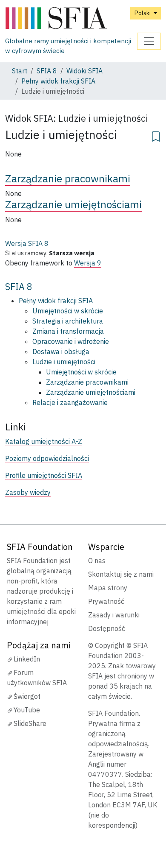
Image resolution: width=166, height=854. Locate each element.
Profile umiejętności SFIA (43, 475)
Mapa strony (107, 587)
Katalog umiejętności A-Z (43, 441)
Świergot (27, 696)
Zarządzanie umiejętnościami (73, 204)
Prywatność (106, 601)
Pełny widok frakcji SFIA (58, 81)
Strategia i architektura (67, 321)
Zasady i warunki (114, 615)
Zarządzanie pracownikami (67, 178)
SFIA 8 (47, 71)
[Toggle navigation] (149, 41)
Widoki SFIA (84, 71)
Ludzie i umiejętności (63, 361)
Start (19, 71)
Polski (143, 13)
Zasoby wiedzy (28, 492)
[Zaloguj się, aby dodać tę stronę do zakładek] (156, 135)
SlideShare (30, 723)
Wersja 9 (87, 263)
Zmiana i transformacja (68, 331)
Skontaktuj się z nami (121, 574)
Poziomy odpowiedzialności (47, 458)
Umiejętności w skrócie (67, 311)
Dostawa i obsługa (60, 351)
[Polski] (71, 18)
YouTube (27, 710)
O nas (97, 560)
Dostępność (106, 628)
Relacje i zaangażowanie (70, 402)
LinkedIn (27, 659)
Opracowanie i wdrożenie (70, 341)
